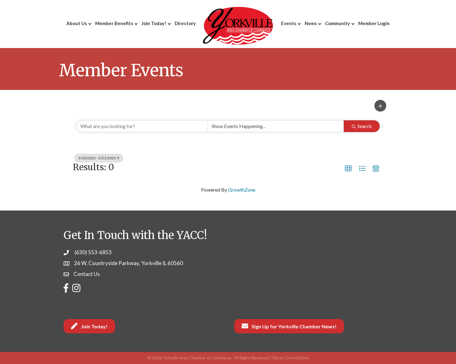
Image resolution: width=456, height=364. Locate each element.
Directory (185, 23)
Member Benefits (114, 23)
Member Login (374, 23)
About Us (76, 23)
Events (288, 23)
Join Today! (153, 23)
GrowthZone (241, 190)
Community (337, 23)
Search (364, 126)
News (311, 23)
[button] (380, 106)
